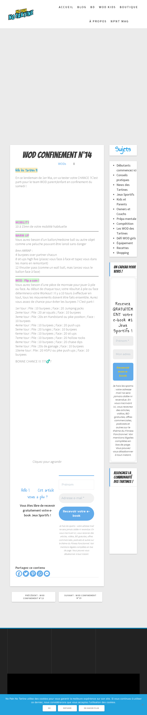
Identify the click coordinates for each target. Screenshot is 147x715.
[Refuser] (142, 704)
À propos (98, 21)
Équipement (125, 243)
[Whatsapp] (40, 573)
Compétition (125, 223)
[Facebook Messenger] (47, 573)
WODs (62, 164)
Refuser (67, 708)
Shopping (123, 253)
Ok (49, 708)
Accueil (66, 7)
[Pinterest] (33, 573)
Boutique (129, 7)
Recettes (123, 248)
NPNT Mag (120, 21)
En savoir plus (91, 708)
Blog (81, 7)
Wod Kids (107, 7)
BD (92, 7)
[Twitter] (26, 573)
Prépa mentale (126, 219)
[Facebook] (19, 573)
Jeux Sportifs (125, 194)
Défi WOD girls (126, 238)
